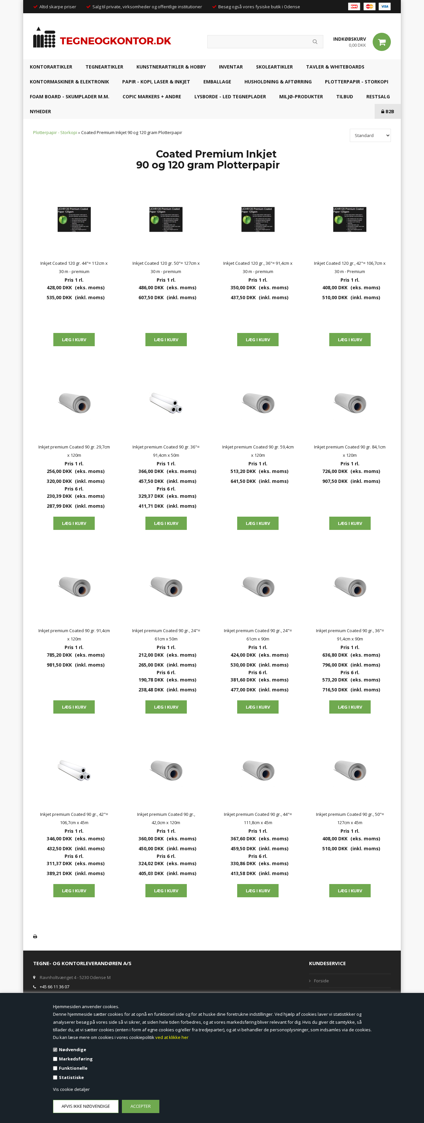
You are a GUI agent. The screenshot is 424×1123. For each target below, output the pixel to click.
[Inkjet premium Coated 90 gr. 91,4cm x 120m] (74, 586)
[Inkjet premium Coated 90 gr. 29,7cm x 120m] (74, 403)
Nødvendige (72, 1050)
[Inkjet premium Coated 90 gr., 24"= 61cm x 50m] (166, 586)
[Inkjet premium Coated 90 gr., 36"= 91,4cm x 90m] (350, 586)
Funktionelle (73, 1068)
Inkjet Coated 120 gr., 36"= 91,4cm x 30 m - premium (257, 267)
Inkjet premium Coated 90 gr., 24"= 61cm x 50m (166, 635)
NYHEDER (40, 111)
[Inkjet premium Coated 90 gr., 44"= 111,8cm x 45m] (258, 770)
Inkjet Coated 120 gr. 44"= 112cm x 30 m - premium (74, 267)
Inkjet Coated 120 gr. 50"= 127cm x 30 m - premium (166, 267)
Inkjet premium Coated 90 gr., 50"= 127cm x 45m (350, 818)
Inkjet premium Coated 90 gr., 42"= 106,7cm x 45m (74, 818)
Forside (321, 981)
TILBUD (344, 96)
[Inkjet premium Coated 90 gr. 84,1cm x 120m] (350, 403)
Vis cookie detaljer (71, 1089)
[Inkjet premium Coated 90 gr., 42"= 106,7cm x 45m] (74, 770)
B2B (389, 111)
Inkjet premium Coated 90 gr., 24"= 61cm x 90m (258, 635)
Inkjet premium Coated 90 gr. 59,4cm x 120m (258, 451)
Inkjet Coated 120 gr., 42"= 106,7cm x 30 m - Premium (350, 267)
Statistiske (71, 1077)
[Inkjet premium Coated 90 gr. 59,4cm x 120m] (258, 403)
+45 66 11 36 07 (54, 987)
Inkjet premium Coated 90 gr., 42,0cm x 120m (166, 818)
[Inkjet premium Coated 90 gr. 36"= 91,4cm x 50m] (166, 403)
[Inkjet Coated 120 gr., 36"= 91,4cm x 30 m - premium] (258, 219)
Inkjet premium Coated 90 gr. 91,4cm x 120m (74, 635)
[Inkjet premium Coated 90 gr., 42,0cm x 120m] (166, 770)
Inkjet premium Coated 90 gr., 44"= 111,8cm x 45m (258, 818)
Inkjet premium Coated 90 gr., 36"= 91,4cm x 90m (350, 635)
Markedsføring (76, 1059)
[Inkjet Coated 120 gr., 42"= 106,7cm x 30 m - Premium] (350, 219)
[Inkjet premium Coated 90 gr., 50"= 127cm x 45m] (350, 770)
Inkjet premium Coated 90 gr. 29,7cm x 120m (74, 451)
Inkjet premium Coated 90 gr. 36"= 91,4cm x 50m (165, 451)
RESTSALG (378, 96)
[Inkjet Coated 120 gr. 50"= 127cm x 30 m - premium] (166, 219)
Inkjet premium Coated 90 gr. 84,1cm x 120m (350, 451)
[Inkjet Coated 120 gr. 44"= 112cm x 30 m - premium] (74, 219)
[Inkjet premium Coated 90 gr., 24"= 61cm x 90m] (258, 586)
